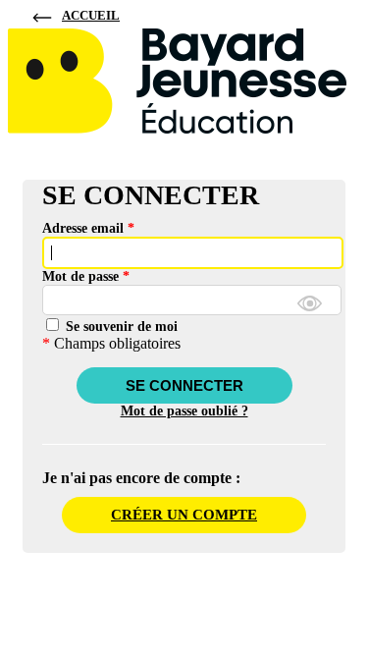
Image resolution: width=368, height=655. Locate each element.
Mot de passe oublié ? (184, 411)
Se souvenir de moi (120, 326)
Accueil (91, 15)
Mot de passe (86, 276)
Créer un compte (184, 514)
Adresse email (88, 228)
